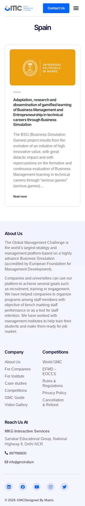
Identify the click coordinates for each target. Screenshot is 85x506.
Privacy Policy (54, 393)
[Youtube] (37, 487)
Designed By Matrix (39, 500)
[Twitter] (64, 487)
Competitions (16, 390)
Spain (17, 92)
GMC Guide (15, 398)
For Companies (18, 369)
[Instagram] (51, 487)
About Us (12, 362)
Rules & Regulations (52, 383)
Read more (20, 196)
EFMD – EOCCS (49, 371)
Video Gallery (16, 405)
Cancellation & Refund (53, 402)
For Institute (14, 376)
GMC (21, 500)
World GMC (52, 362)
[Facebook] (23, 487)
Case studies (16, 383)
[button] (76, 8)
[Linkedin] (9, 487)
